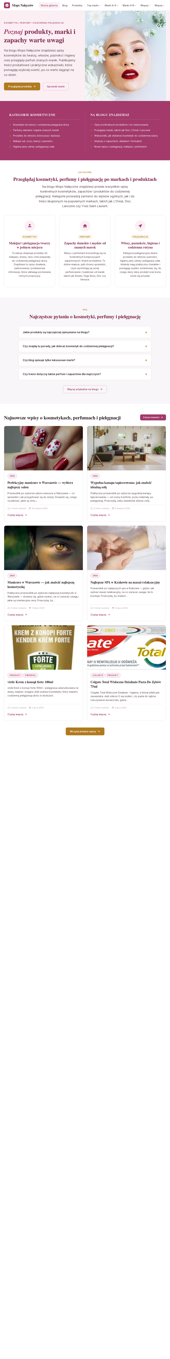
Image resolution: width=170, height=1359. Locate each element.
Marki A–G (110, 5)
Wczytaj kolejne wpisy (83, 731)
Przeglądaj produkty (20, 86)
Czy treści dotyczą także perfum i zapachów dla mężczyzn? (62, 374)
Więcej (144, 5)
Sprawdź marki (56, 86)
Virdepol (30, 675)
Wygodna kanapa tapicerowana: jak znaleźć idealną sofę (121, 485)
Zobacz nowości (151, 417)
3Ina (12, 476)
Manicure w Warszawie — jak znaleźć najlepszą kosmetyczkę (40, 584)
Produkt (15, 675)
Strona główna (49, 5)
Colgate (98, 675)
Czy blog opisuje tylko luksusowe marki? (49, 360)
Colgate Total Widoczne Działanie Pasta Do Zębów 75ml (125, 684)
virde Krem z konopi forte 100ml (30, 682)
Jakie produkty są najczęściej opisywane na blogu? (56, 332)
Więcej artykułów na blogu (82, 389)
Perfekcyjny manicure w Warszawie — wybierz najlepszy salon (40, 485)
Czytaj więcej (15, 515)
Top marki (92, 5)
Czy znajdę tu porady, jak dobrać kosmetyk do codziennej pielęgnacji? (68, 346)
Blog (64, 5)
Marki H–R (128, 5)
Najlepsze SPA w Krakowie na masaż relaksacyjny (125, 582)
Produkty (77, 5)
